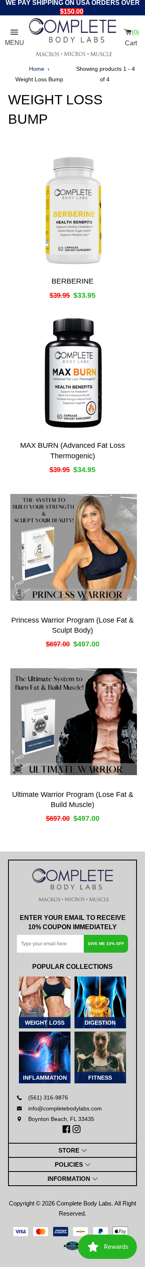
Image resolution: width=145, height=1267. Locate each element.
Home (36, 69)
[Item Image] (72, 208)
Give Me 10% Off (106, 943)
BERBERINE (72, 281)
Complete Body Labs (84, 1203)
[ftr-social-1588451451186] (77, 1129)
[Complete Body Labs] (72, 885)
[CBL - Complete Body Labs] (72, 37)
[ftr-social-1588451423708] (67, 1129)
